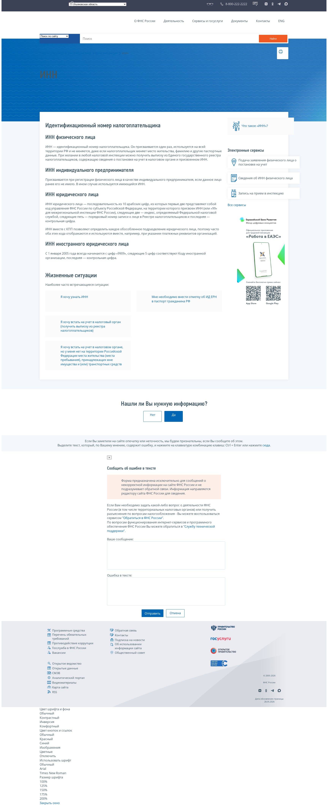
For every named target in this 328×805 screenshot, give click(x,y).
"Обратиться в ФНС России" (142, 518)
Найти (273, 38)
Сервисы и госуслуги (207, 21)
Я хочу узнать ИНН (74, 297)
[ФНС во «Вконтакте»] (266, 4)
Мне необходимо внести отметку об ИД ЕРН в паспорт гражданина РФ (184, 299)
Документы (239, 21)
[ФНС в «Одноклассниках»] (272, 4)
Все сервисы (237, 205)
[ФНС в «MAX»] (285, 4)
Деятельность (174, 21)
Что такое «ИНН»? (255, 126)
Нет (152, 415)
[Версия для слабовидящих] (211, 4)
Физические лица (79, 53)
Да (174, 415)
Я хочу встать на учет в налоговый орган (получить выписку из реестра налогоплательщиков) (91, 326)
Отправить (152, 613)
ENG (281, 21)
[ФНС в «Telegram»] (279, 4)
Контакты (263, 21)
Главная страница (52, 53)
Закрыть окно (50, 803)
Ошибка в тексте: (119, 575)
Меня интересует (106, 53)
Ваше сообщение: (120, 539)
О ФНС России (144, 21)
